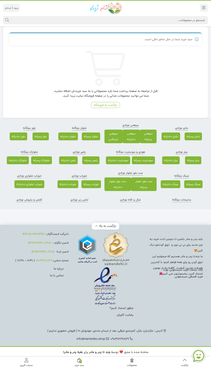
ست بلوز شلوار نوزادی (130, 173)
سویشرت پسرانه (143, 160)
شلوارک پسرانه (41, 160)
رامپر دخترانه (68, 160)
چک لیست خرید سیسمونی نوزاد (183, 269)
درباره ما (59, 268)
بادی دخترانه (171, 136)
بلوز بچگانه (29, 128)
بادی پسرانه (193, 136)
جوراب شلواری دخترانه (29, 184)
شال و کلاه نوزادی (130, 200)
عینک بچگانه (181, 176)
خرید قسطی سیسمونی (189, 276)
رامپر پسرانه (90, 160)
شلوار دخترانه (68, 136)
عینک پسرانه (193, 184)
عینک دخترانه (170, 184)
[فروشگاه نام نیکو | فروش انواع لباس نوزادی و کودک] (105, 8)
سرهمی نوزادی (130, 125)
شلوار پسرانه (91, 136)
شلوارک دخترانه (18, 160)
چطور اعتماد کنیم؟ (121, 308)
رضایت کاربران (125, 315)
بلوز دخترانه (18, 136)
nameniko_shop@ (39, 243)
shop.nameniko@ (33, 234)
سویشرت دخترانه (118, 160)
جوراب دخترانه (68, 184)
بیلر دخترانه (171, 160)
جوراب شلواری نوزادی (29, 176)
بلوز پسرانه (41, 136)
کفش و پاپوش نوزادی (29, 200)
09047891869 (44, 260)
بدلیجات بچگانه (181, 200)
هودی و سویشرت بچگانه (130, 152)
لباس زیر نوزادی (79, 200)
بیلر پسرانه (193, 160)
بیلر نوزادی (182, 152)
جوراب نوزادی (79, 176)
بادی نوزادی (181, 128)
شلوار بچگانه (79, 128)
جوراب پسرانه (91, 184)
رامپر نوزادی (79, 152)
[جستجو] (6, 20)
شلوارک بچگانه (29, 152)
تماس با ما (57, 275)
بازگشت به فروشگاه (105, 105)
